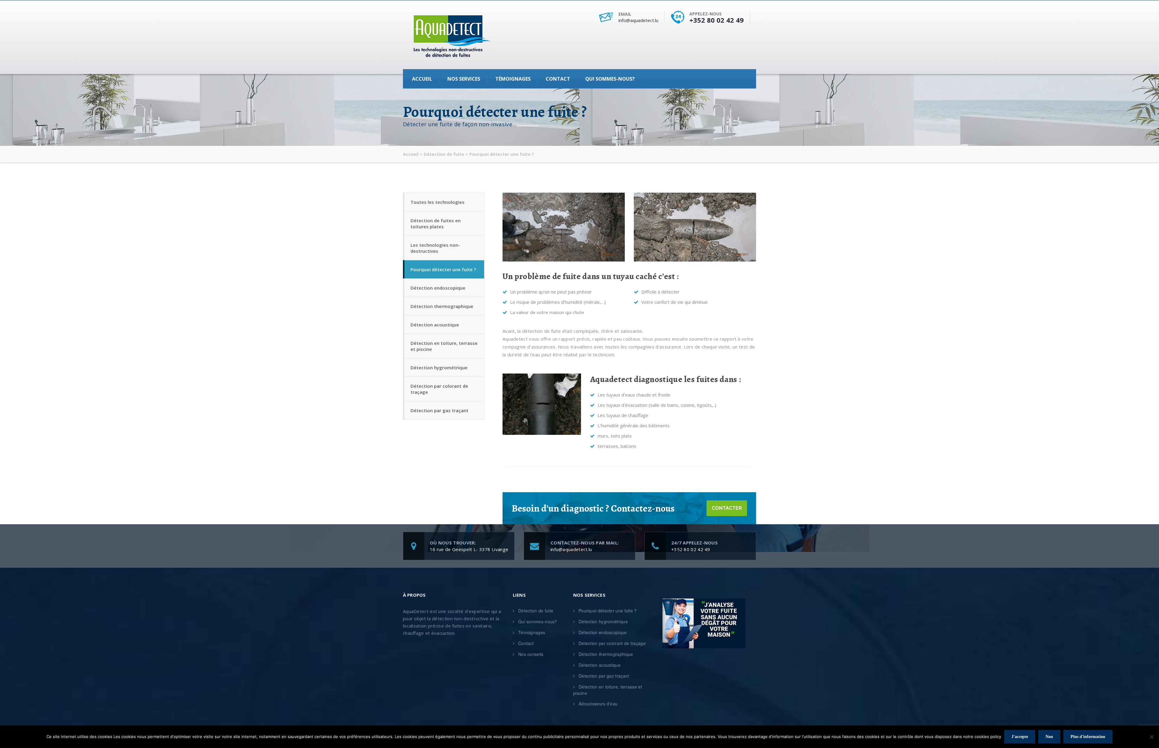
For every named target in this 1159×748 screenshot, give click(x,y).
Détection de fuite (535, 611)
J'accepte (1019, 736)
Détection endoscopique (437, 288)
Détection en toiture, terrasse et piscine (443, 346)
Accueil (422, 78)
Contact (558, 78)
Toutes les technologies (437, 202)
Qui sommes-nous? (610, 78)
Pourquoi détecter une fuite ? (443, 269)
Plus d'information (1088, 736)
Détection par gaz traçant (439, 410)
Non (1049, 736)
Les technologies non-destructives (435, 248)
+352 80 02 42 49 (716, 19)
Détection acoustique (434, 325)
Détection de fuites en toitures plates (435, 223)
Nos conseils (531, 654)
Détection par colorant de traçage (439, 389)
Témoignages (513, 78)
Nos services (463, 78)
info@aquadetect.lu (638, 20)
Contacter (727, 508)
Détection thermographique (441, 306)
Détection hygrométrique (439, 367)
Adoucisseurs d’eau (598, 704)
